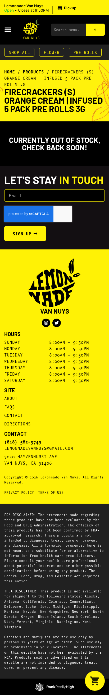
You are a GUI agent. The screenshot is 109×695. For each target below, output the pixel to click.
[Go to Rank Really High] (54, 687)
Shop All (19, 52)
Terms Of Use (50, 492)
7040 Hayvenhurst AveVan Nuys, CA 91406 (30, 459)
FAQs (9, 406)
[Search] (95, 30)
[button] (41, 8)
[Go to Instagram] (46, 323)
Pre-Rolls (85, 52)
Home (9, 71)
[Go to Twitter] (56, 323)
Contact (13, 415)
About (10, 398)
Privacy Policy (19, 492)
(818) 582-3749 (22, 441)
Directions (17, 423)
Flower (52, 52)
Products (33, 71)
